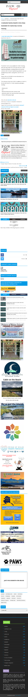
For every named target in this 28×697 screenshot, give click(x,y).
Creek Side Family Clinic (6, 36)
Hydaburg (8, 596)
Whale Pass (3, 602)
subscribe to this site (12, 100)
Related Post (5, 170)
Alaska (2, 594)
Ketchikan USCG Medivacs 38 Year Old (9, 199)
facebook (23, 219)
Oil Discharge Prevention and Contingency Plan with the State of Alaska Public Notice (14, 213)
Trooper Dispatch (21, 600)
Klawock (3, 598)
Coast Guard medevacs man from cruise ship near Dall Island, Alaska (13, 185)
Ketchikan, (18, 32)
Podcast (14, 598)
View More (25, 170)
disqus (13, 219)
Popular (14, 294)
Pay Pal (2, 279)
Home (2, 18)
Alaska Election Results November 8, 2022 (15, 297)
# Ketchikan (6, 135)
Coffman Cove (9, 594)
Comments (23, 294)
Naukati (8, 598)
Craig (15, 594)
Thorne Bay (12, 600)
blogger (5, 219)
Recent (5, 294)
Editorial (20, 594)
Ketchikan (7, 18)
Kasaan (13, 596)
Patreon (2, 278)
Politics (19, 598)
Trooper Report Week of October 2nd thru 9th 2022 (16, 318)
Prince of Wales (5, 600)
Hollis (2, 596)
